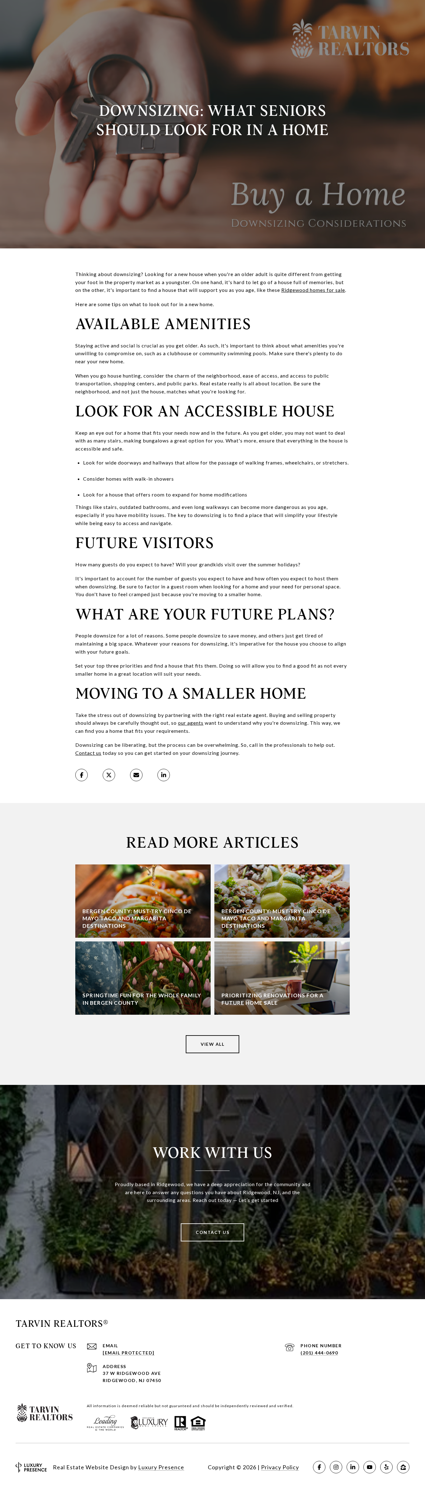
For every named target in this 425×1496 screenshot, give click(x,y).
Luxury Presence (161, 1467)
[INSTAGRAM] (336, 1467)
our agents (190, 723)
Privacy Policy (280, 1467)
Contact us (88, 753)
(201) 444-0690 (319, 1352)
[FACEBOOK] (319, 1467)
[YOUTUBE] (369, 1467)
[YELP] (386, 1467)
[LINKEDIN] (353, 1467)
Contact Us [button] (212, 1232)
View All (212, 1044)
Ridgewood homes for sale (313, 290)
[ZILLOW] (403, 1467)
